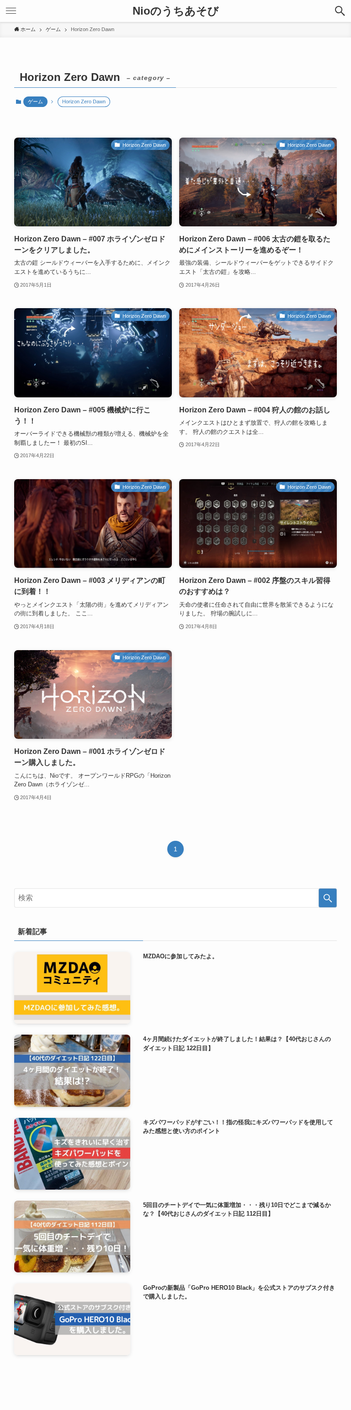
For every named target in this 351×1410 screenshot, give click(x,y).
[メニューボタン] (11, 11)
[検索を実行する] (328, 898)
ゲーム (35, 101)
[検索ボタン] (340, 11)
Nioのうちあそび (176, 10)
